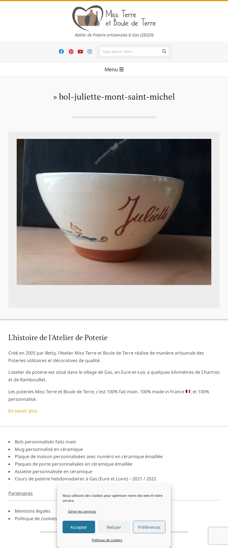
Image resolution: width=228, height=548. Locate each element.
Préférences (149, 527)
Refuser (114, 527)
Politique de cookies (107, 540)
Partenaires (20, 493)
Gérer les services (82, 511)
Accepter (78, 527)
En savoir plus (23, 411)
